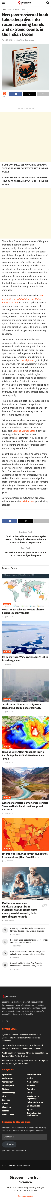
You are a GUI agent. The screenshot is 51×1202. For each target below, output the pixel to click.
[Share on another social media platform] (43, 94)
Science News (13, 10)
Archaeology (7, 1082)
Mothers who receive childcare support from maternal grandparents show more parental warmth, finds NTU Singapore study (19, 910)
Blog (4, 1096)
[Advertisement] (25, 102)
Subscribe (9, 1144)
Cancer (5, 1103)
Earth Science (8, 1114)
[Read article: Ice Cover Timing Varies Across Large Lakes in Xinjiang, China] (25, 637)
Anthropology (8, 1078)
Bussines (6, 1100)
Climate (23, 10)
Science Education (35, 1102)
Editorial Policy (34, 1075)
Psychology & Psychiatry (33, 1097)
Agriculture (7, 1075)
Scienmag (11, 1165)
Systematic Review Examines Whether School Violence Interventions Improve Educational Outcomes (21, 1038)
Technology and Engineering (34, 1114)
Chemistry (6, 1107)
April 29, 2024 (7, 40)
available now (27, 501)
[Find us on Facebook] (2, 1021)
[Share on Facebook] (15, 94)
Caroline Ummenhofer (24, 431)
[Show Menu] (3, 3)
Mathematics (33, 1082)
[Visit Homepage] (25, 3)
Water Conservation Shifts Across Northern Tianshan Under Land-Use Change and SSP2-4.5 (25, 806)
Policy (29, 1093)
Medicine (31, 1085)
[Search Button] (47, 3)
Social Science (33, 1106)
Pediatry (31, 1089)
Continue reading (25, 1196)
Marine (30, 1078)
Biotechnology (8, 1093)
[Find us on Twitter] (7, 1021)
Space (30, 1109)
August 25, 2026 (8, 617)
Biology (5, 1089)
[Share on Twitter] (29, 94)
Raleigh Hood (28, 360)
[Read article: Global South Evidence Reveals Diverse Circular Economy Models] (25, 590)
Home (4, 10)
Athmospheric (8, 1085)
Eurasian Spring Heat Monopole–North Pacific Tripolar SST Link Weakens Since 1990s (23, 755)
